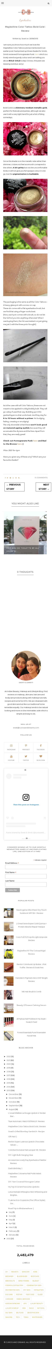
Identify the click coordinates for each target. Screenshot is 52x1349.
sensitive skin (33, 1313)
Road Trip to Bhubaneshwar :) (21, 1208)
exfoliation (39, 1290)
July (10, 1212)
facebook (41, 749)
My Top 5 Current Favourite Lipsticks (23, 1187)
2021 (9, 1060)
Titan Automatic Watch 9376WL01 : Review (26, 1121)
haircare (9, 1299)
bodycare (35, 1276)
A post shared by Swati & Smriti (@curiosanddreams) (28, 832)
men (24, 1308)
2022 (9, 1056)
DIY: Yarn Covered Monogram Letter (24, 1182)
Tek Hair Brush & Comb (31, 991)
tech (18, 1317)
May (11, 1220)
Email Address (12, 863)
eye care (9, 1294)
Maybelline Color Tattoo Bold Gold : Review (27, 1126)
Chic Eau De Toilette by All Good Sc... (23, 549)
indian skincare (23, 1299)
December (14, 1094)
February (13, 1231)
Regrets (14, 1272)
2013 (9, 1090)
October (13, 1102)
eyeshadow (25, 20)
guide (40, 1294)
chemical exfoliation (14, 1285)
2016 (9, 1079)
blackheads (22, 1276)
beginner (9, 1276)
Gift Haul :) (12, 1136)
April (11, 1223)
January (12, 1235)
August (12, 1109)
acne (35, 1272)
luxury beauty (36, 1304)
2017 (9, 1075)
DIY (6, 1272)
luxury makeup (12, 1308)
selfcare (20, 1313)
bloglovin (41, 760)
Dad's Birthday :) (15, 1168)
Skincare (25, 1272)
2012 (9, 1238)
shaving (8, 1317)
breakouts (10, 1281)
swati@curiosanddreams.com (26, 728)
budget (36, 1281)
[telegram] (10, 477)
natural (41, 1308)
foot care (30, 1294)
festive (19, 1294)
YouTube (11, 760)
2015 (9, 1083)
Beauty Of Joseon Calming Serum (31, 1005)
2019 (9, 1068)
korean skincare (12, 1304)
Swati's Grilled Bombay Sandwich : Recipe (26, 1131)
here (37, 54)
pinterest (26, 749)
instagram (11, 749)
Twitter (26, 760)
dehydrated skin (12, 1290)
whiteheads (37, 1317)
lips (25, 1304)
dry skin (26, 1290)
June (11, 1216)
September (14, 1105)
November (14, 1098)
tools (25, 1317)
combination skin (34, 1285)
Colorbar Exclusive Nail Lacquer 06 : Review (27, 1150)
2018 (9, 1072)
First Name (10, 872)
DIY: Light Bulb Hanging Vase (20, 1155)
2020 (9, 1064)
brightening (23, 1281)
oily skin (8, 1313)
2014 (9, 1087)
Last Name (9, 881)
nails (31, 1308)
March (12, 1227)
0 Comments (41, 478)
